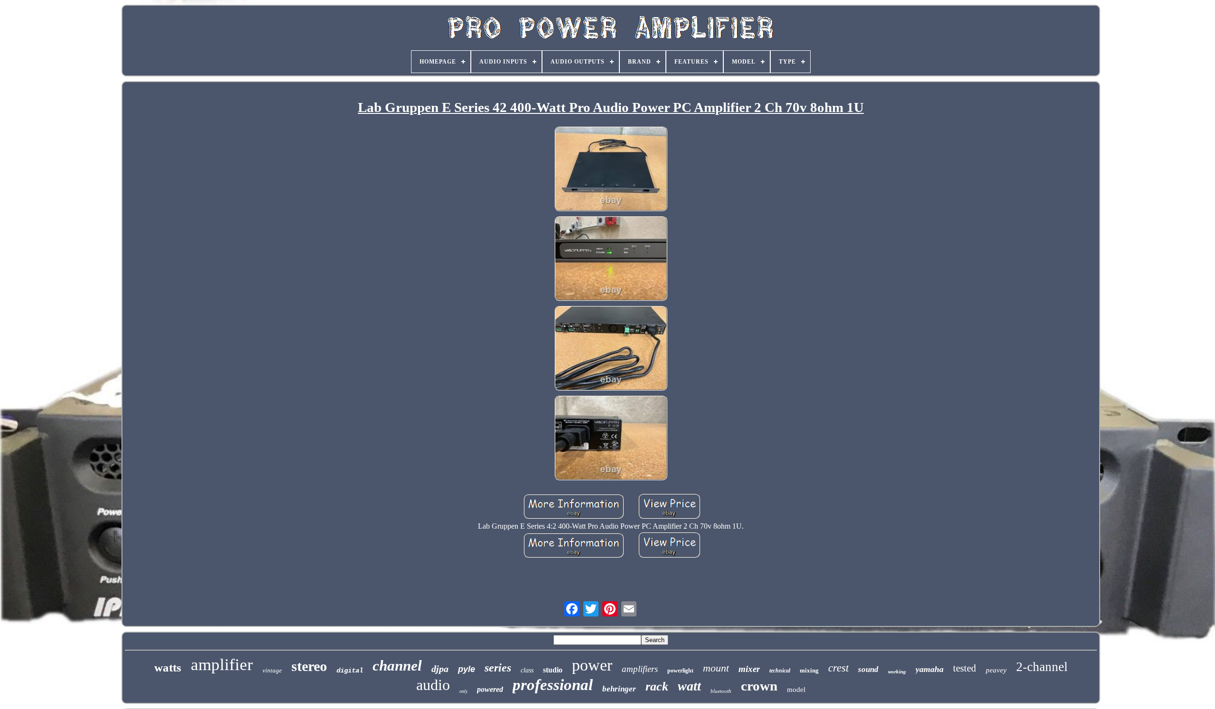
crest (838, 668)
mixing (809, 670)
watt (689, 686)
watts (167, 667)
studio (552, 670)
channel (397, 665)
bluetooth (720, 691)
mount (716, 668)
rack (656, 686)
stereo (309, 666)
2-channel (1042, 667)
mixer (749, 669)
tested (964, 668)
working (897, 671)
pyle (466, 669)
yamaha (930, 669)
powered (490, 689)
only (463, 691)
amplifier (222, 664)
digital (349, 670)
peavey (996, 670)
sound (868, 669)
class (527, 670)
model (796, 689)
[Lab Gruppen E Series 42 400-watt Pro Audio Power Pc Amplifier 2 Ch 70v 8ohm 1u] (611, 170)
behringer (619, 688)
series (498, 668)
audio (433, 684)
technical (779, 670)
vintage (272, 670)
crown (759, 685)
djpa (440, 668)
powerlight (680, 670)
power (592, 665)
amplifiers (640, 669)
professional (553, 684)
